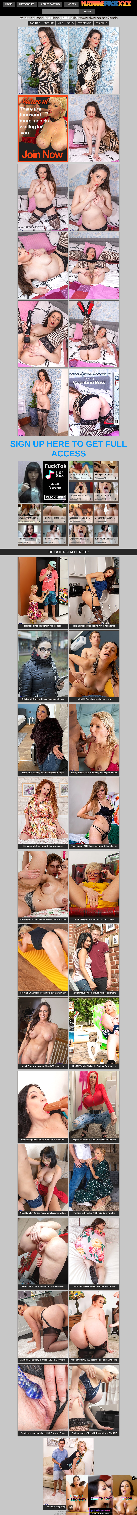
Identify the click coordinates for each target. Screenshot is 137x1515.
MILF (60, 23)
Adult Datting (50, 4)
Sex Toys (101, 23)
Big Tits (35, 23)
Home (8, 4)
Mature (49, 23)
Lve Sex (71, 4)
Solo (70, 23)
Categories (26, 4)
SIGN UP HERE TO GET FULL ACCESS (68, 448)
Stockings (84, 23)
